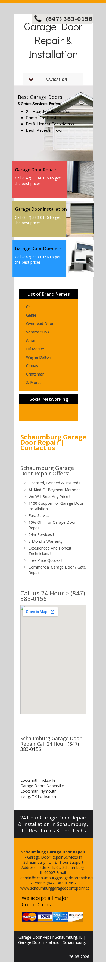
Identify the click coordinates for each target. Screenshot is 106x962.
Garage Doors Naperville (42, 785)
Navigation (56, 79)
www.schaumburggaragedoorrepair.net (54, 888)
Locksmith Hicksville (37, 780)
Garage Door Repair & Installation (53, 40)
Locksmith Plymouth (38, 791)
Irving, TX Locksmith (38, 796)
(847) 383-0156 (69, 19)
